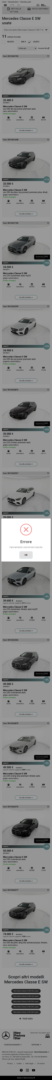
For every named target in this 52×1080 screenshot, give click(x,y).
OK (26, 555)
